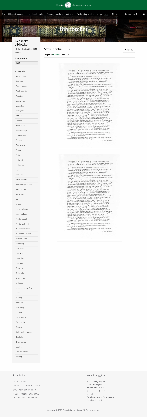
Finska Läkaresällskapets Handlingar (92, 14)
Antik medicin (21, 91)
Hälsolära (19, 175)
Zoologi (19, 357)
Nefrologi (19, 254)
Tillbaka (130, 50)
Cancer (19, 121)
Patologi (19, 298)
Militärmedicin (21, 239)
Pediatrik (19, 303)
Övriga (18, 293)
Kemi (18, 200)
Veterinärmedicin (22, 352)
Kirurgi (18, 205)
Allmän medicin (22, 77)
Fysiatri (19, 150)
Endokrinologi (21, 131)
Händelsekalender (36, 14)
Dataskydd (19, 382)
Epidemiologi (21, 136)
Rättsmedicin (21, 318)
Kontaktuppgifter (132, 14)
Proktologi (20, 308)
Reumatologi (21, 323)
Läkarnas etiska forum (26, 386)
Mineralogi (20, 244)
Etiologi (19, 141)
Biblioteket (116, 14)
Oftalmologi (20, 278)
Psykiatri (19, 313)
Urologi (19, 347)
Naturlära (20, 249)
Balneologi (20, 106)
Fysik (18, 155)
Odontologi (20, 273)
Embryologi (20, 126)
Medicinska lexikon (23, 234)
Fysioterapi (20, 165)
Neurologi (20, 259)
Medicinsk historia (23, 229)
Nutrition (19, 264)
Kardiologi (20, 195)
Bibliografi (20, 111)
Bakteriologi (20, 101)
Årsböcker (20, 96)
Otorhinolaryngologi (24, 288)
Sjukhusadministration (24, 332)
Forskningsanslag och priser (59, 14)
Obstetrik (20, 268)
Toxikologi (20, 337)
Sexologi (19, 327)
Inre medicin (21, 190)
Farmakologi (21, 145)
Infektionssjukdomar (24, 185)
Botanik (19, 116)
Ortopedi (19, 283)
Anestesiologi (21, 86)
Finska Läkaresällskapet (12, 14)
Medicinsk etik (21, 219)
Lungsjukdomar (22, 214)
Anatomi (19, 82)
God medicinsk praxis (26, 390)
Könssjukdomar (22, 209)
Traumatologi (21, 342)
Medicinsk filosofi (22, 224)
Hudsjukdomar (21, 180)
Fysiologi (19, 160)
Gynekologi (20, 170)
